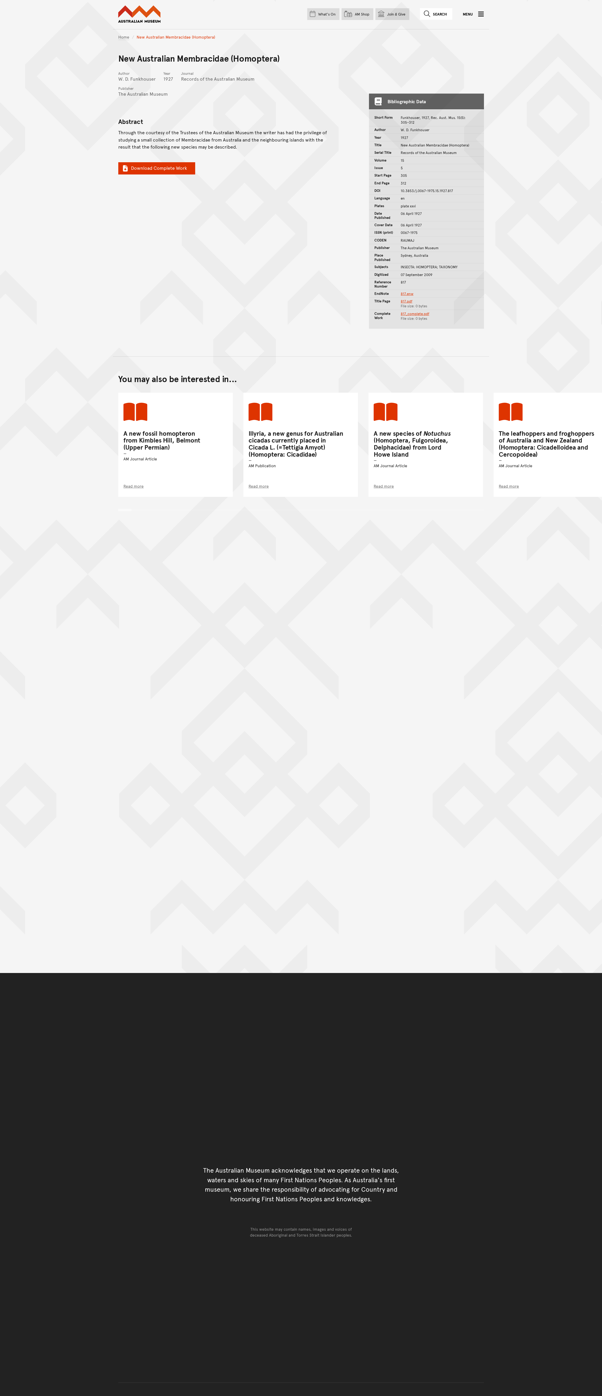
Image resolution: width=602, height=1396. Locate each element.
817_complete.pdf (415, 313)
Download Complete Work (159, 168)
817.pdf (406, 301)
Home (123, 37)
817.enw (407, 293)
